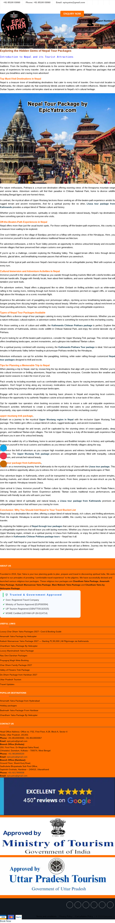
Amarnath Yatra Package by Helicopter (18, 636)
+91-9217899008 (16, 772)
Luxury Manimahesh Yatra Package (17, 651)
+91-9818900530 (16, 753)
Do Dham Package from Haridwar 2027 (18, 675)
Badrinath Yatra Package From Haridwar (19, 710)
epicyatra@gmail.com (17, 757)
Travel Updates (7, 684)
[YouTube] (2, 7)
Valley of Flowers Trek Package (15, 670)
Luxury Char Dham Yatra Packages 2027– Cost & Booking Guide (30, 631)
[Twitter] (101, 2)
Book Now (5, 921)
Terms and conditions (46, 916)
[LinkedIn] (106, 2)
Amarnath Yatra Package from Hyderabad (20, 701)
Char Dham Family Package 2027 (16, 665)
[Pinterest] (112, 2)
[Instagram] (95, 2)
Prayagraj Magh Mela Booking (14, 660)
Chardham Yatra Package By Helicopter (19, 646)
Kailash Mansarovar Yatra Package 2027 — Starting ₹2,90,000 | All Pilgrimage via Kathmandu (44, 641)
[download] (3, 456)
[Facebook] (89, 2)
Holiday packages (8, 705)
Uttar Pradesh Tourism (10, 679)
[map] (3, 463)
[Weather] (3, 448)
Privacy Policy (65, 916)
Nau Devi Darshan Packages (13, 655)
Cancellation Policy (84, 916)
